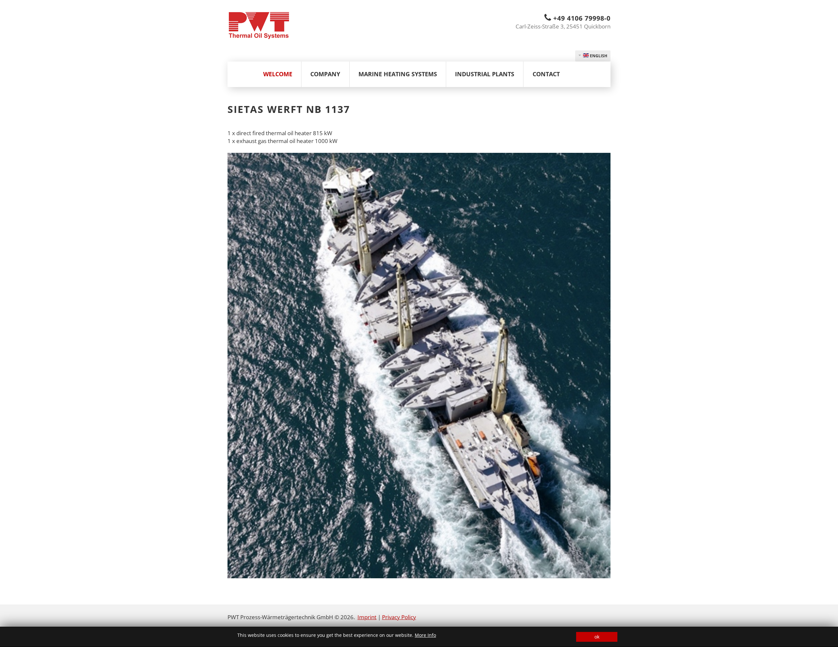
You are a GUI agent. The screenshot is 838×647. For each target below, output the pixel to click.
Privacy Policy (399, 617)
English (598, 56)
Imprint (366, 617)
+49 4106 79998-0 (581, 18)
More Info (425, 635)
